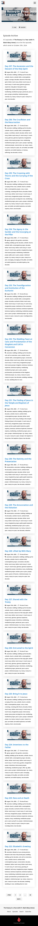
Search (21, 911)
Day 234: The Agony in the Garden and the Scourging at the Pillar (18, 232)
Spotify (23, 27)
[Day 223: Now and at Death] (19, 788)
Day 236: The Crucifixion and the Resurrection (17, 120)
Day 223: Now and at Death (17, 798)
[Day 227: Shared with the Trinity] (19, 590)
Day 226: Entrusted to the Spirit (19, 648)
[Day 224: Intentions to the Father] (19, 735)
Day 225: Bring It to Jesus (16, 694)
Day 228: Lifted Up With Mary (18, 551)
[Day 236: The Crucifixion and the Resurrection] (19, 110)
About (9, 911)
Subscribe (28, 911)
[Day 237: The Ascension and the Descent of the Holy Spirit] (19, 57)
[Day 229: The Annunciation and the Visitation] (19, 495)
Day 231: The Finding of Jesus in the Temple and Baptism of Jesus (19, 403)
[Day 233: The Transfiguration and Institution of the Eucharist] (19, 276)
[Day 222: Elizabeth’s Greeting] (19, 837)
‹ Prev (9, 895)
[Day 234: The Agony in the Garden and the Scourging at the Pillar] (19, 219)
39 (30, 895)
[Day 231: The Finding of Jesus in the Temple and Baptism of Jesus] (19, 391)
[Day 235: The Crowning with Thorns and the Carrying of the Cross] (19, 163)
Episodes (15, 911)
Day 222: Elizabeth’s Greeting (18, 846)
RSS (15, 27)
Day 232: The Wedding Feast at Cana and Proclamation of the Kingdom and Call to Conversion (18, 343)
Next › (19, 899)
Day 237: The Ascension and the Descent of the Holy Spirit (19, 67)
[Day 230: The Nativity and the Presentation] (19, 449)
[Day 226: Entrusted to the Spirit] (19, 638)
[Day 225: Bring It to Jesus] (19, 684)
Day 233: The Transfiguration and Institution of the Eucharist (18, 288)
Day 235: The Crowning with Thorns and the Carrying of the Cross (19, 176)
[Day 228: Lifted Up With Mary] (19, 541)
